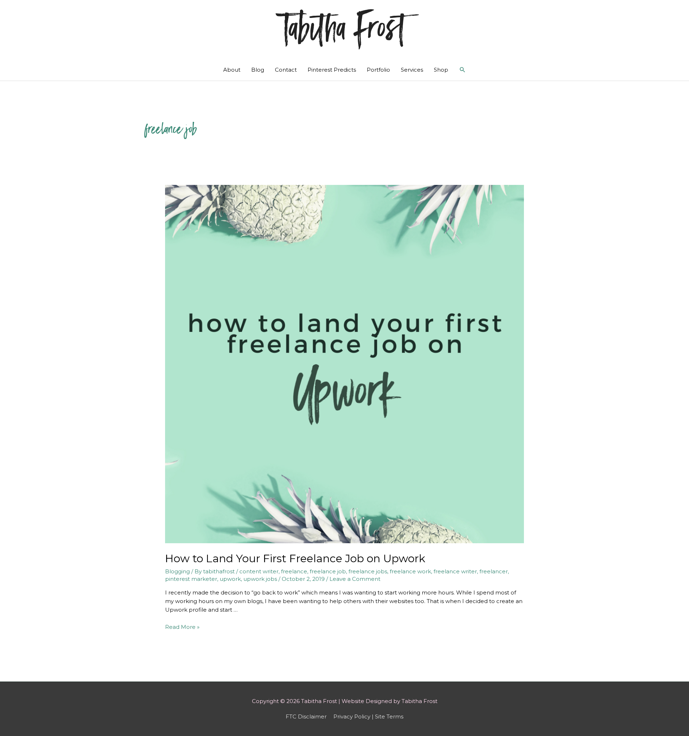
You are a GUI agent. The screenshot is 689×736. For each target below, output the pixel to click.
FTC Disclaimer (306, 716)
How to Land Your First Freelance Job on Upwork (295, 558)
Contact (286, 69)
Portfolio (378, 69)
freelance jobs (367, 571)
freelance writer (455, 571)
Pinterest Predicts (332, 69)
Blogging (177, 571)
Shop (441, 69)
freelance (294, 571)
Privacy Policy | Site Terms (368, 716)
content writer (258, 571)
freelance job (328, 571)
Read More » (182, 626)
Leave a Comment (354, 578)
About (231, 69)
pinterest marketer (191, 578)
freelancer (493, 571)
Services (412, 69)
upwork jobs (260, 578)
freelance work (410, 571)
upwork (230, 578)
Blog (257, 69)
